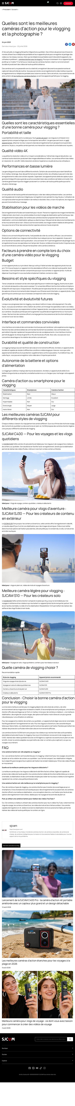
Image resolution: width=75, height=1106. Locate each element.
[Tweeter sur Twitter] (69, 44)
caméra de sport (42, 138)
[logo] (9, 3)
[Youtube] (37, 1069)
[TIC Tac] (41, 1069)
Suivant (14, 9)
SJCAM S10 (8, 601)
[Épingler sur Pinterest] (73, 44)
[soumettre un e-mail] (70, 1039)
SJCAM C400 (8, 444)
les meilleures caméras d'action (25, 76)
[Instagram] (44, 1069)
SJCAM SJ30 (8, 524)
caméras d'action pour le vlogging (30, 59)
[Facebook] (29, 1069)
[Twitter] (33, 1069)
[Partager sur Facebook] (66, 44)
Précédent (7, 9)
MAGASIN (68, 3)
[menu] (3, 3)
